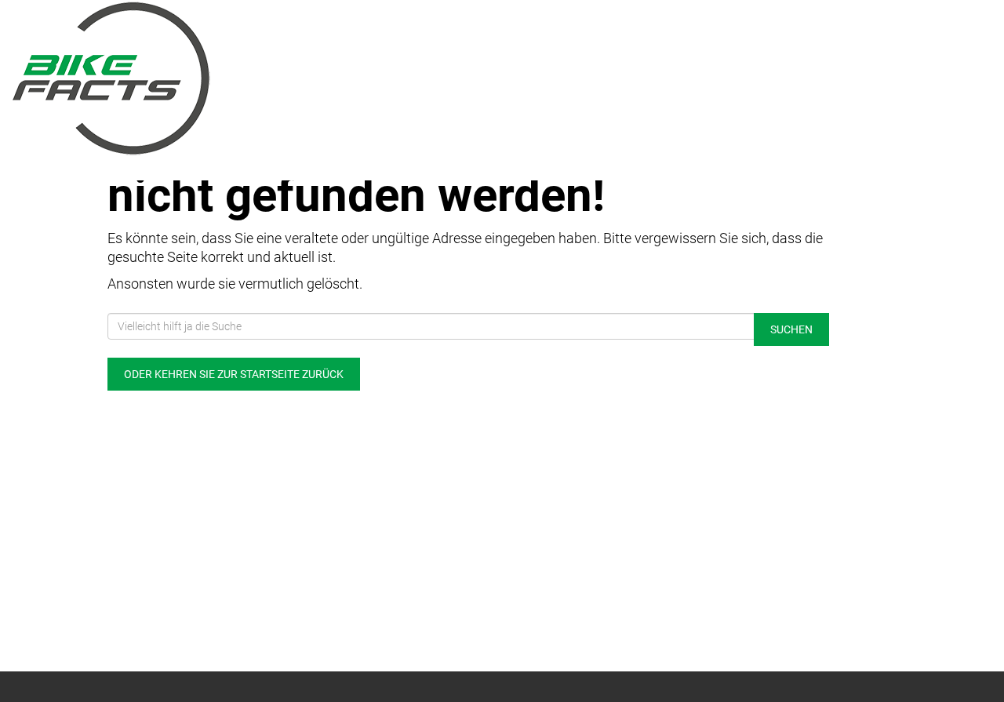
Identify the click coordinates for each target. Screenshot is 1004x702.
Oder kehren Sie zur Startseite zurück (234, 374)
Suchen (791, 329)
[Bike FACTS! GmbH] (209, 78)
